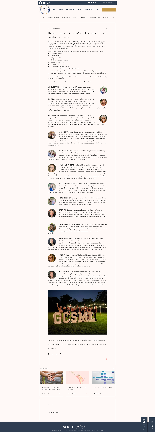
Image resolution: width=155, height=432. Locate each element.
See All (113, 368)
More (105, 18)
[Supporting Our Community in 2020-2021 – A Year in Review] (51, 377)
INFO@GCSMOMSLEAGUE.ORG (58, 430)
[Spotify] (64, 427)
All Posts (42, 18)
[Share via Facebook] (48, 354)
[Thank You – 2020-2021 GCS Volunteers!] (77, 377)
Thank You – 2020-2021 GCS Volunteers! (77, 388)
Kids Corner (66, 18)
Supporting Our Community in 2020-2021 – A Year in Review (51, 388)
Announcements (53, 18)
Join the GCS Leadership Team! (103, 387)
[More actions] (106, 28)
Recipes (75, 18)
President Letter (95, 18)
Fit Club (83, 18)
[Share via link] (60, 354)
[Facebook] (72, 427)
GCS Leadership (52, 348)
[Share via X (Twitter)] (52, 354)
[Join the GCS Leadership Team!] (103, 377)
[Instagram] (68, 427)
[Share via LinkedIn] (56, 354)
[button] (61, 10)
